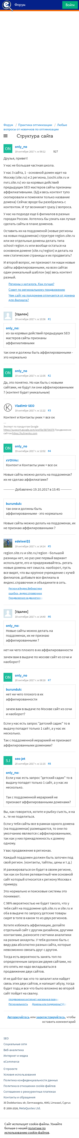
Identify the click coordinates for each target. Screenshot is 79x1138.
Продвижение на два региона (26, 597)
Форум (8, 125)
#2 (49, 376)
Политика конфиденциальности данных (31, 1080)
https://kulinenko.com (24, 433)
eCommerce (11, 1062)
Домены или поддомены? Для (49, 1004)
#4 (49, 451)
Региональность (18, 1004)
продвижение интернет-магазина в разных (34, 999)
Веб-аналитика (14, 1050)
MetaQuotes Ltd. (30, 1108)
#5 (49, 546)
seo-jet (20, 758)
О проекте (10, 1069)
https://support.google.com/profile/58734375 (29, 429)
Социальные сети (15, 1044)
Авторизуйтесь (18, 1017)
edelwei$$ (22, 541)
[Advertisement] (39, 22)
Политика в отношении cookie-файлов (30, 1086)
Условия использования (20, 1074)
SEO (6, 1038)
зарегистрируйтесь (50, 1017)
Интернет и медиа (16, 1056)
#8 (49, 764)
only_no (21, 146)
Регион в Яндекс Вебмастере (25, 588)
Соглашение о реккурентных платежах (30, 1092)
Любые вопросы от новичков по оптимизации (35, 127)
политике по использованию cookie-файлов (26, 1130)
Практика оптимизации (35, 125)
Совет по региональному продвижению (37, 289)
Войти (70, 4)
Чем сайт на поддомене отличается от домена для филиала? (42, 297)
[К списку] (12, 136)
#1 (49, 319)
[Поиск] (57, 6)
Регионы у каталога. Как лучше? (31, 284)
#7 (49, 680)
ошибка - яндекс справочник (25, 593)
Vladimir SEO (24, 405)
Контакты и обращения (19, 1097)
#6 (49, 617)
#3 (49, 410)
